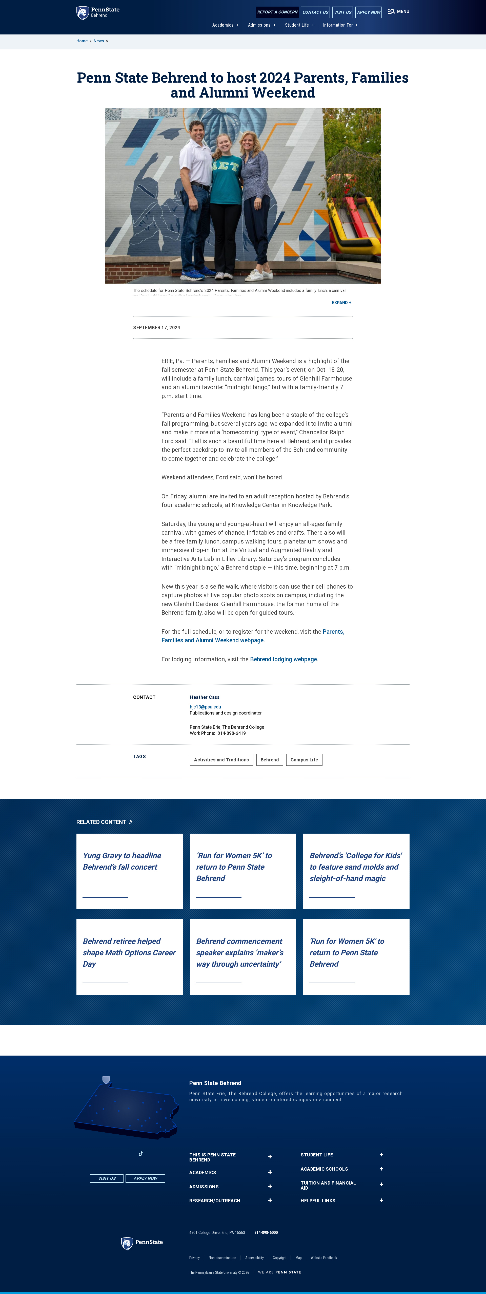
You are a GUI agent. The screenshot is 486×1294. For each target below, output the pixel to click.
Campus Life (304, 759)
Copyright (280, 1258)
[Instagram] (114, 1154)
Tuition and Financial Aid (328, 1185)
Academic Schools (324, 1169)
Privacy (194, 1258)
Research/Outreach (214, 1200)
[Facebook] (101, 1154)
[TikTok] (141, 1154)
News (99, 41)
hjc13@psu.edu (205, 706)
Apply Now (368, 12)
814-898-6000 (266, 1232)
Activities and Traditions (221, 759)
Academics (223, 25)
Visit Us (342, 12)
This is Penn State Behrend (212, 1157)
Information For (338, 25)
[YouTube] (153, 1154)
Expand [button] (340, 302)
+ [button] (270, 1156)
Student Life (297, 25)
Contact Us (315, 12)
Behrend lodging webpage (283, 659)
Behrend (270, 759)
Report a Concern (277, 12)
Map (299, 1258)
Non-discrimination (222, 1258)
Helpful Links (318, 1200)
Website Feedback (324, 1258)
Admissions (259, 25)
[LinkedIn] (127, 1154)
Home (82, 41)
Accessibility (254, 1258)
